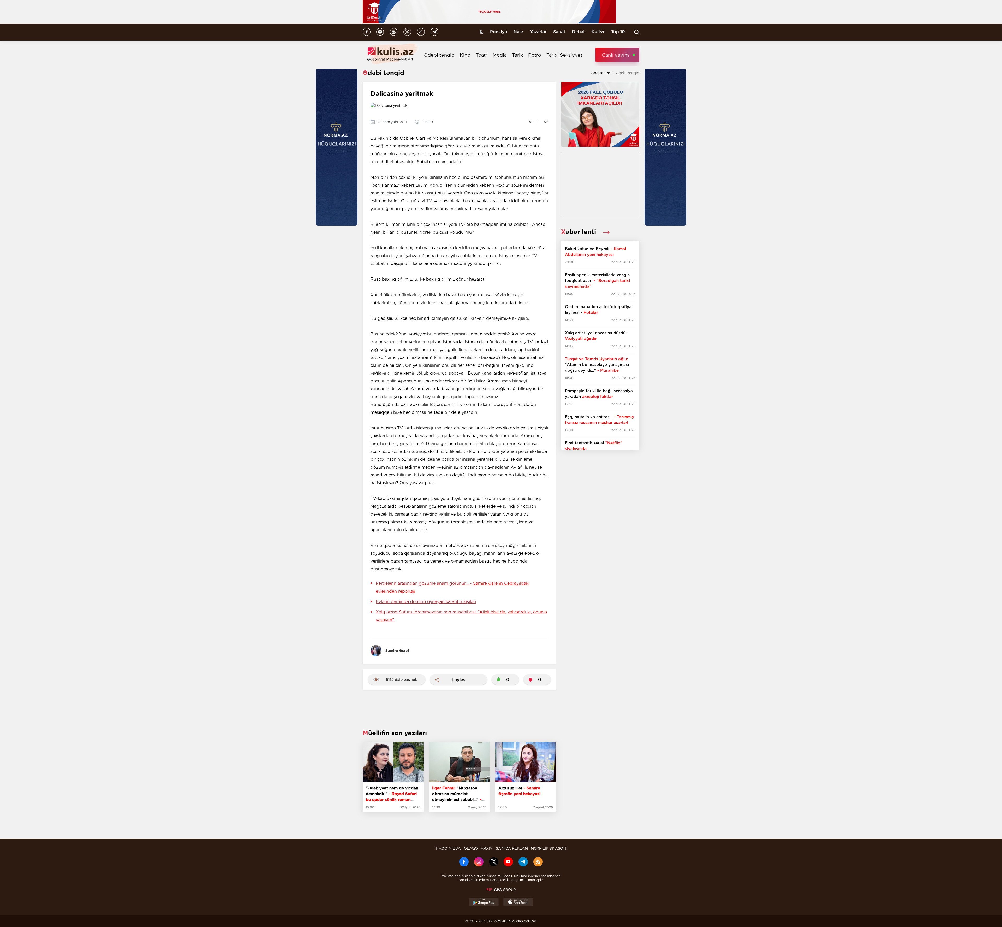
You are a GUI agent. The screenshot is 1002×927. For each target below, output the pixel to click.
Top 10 (618, 31)
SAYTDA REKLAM (512, 848)
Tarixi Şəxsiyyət (564, 55)
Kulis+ (598, 31)
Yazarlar (538, 31)
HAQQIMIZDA (448, 848)
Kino (465, 55)
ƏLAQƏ (471, 848)
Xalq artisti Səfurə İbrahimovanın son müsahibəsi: (461, 616)
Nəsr (518, 31)
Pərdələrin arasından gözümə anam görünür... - (452, 587)
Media (500, 55)
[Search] (636, 32)
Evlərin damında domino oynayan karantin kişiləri (426, 601)
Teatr (481, 55)
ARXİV (487, 848)
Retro (534, 55)
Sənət (559, 31)
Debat (578, 31)
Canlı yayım (615, 55)
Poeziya (498, 31)
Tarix (517, 55)
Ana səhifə (600, 73)
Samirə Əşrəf (397, 650)
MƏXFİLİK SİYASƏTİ (548, 848)
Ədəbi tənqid (439, 55)
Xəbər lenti (579, 231)
